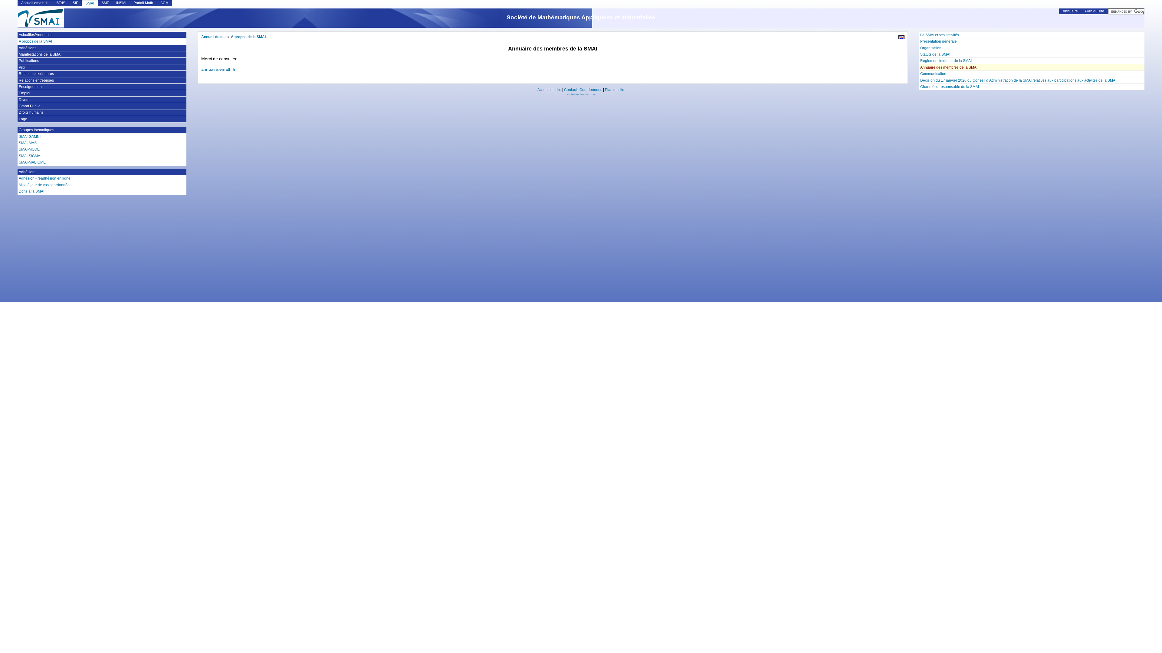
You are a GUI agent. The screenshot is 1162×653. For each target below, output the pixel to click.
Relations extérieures (36, 74)
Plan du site (1094, 11)
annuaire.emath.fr (218, 69)
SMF (105, 3)
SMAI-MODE (29, 149)
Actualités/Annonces (35, 35)
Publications (29, 61)
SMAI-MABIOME (32, 162)
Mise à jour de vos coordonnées (45, 185)
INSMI (121, 3)
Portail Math (143, 3)
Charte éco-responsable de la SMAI (949, 87)
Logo (23, 119)
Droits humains (31, 112)
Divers (24, 100)
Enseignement (31, 87)
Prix (22, 67)
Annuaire (1070, 11)
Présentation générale (938, 41)
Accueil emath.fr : (35, 3)
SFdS (60, 3)
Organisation (930, 48)
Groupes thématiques (36, 130)
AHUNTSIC (591, 94)
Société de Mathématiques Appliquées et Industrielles (581, 17)
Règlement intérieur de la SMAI (946, 61)
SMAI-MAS (28, 143)
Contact (570, 90)
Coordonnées (590, 90)
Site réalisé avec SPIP (575, 94)
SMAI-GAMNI (30, 137)
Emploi (24, 93)
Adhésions (27, 48)
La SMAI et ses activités (939, 35)
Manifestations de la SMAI (40, 54)
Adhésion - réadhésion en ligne (45, 178)
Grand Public (29, 106)
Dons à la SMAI (31, 191)
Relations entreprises (36, 80)
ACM (164, 3)
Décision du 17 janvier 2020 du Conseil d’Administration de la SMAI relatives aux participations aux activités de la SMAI (1018, 80)
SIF (75, 3)
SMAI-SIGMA (29, 156)
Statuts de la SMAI (935, 54)
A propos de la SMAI (248, 37)
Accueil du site (214, 37)
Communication (933, 74)
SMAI (89, 3)
